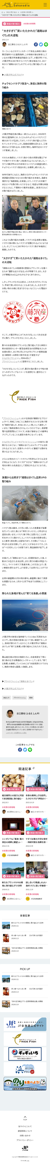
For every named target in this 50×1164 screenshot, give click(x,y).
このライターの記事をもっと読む (16, 733)
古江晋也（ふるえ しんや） (18, 44)
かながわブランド (9, 358)
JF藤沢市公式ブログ (13, 74)
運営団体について (25, 1131)
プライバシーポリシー (25, 1140)
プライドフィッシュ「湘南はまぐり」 (18, 681)
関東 (31, 697)
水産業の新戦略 (29, 23)
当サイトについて (25, 1126)
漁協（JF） (6, 697)
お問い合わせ (25, 1135)
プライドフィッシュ (9, 361)
